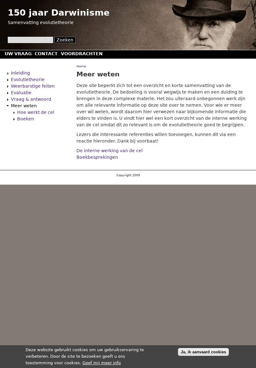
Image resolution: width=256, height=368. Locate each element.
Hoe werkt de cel (35, 112)
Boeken (25, 118)
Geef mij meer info (101, 363)
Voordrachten (82, 53)
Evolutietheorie (28, 79)
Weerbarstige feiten (33, 86)
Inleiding (20, 72)
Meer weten (24, 105)
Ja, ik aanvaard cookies (203, 352)
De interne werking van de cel (109, 150)
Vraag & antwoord (31, 99)
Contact (46, 53)
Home (81, 66)
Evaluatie (21, 92)
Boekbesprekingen (97, 157)
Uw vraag (18, 53)
